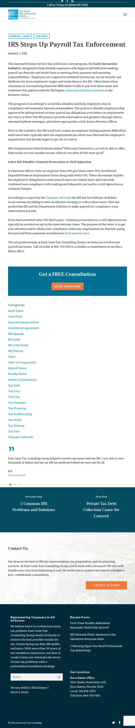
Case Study (15, 316)
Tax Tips (14, 431)
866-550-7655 (91, 695)
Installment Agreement (23, 328)
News (11, 356)
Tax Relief (15, 419)
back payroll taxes (77, 233)
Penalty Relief (17, 374)
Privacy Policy (20, 687)
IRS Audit (14, 339)
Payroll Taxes (20, 36)
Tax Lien (14, 397)
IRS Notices (15, 351)
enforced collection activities (84, 90)
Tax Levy (14, 391)
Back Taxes (15, 310)
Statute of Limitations (22, 379)
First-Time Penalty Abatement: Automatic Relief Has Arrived (90, 625)
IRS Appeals (16, 333)
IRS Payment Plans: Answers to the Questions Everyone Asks (93, 637)
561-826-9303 (87, 691)
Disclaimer (39, 687)
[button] (125, 14)
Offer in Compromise (22, 362)
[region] (67, 462)
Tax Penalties (17, 402)
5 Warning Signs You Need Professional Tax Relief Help (96, 648)
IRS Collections (18, 345)
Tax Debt (41, 36)
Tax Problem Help (20, 414)
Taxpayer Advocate (59, 197)
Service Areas (19, 692)
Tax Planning (17, 408)
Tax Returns (16, 425)
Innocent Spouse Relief (23, 322)
